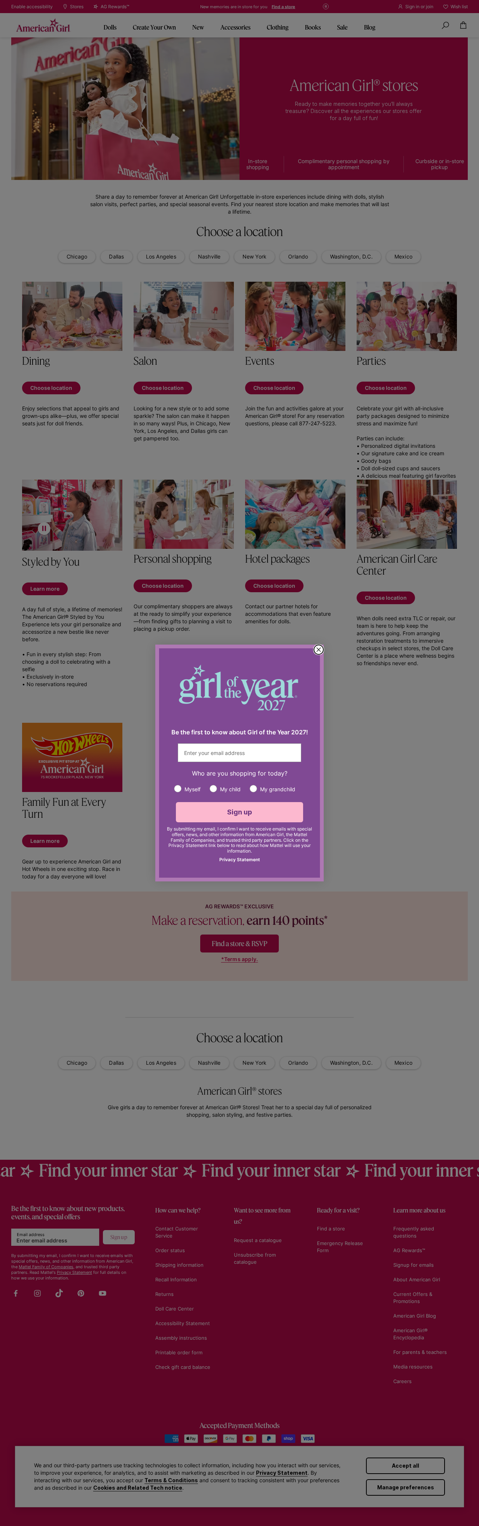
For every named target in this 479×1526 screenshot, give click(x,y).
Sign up (239, 812)
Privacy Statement (239, 859)
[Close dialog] (318, 649)
